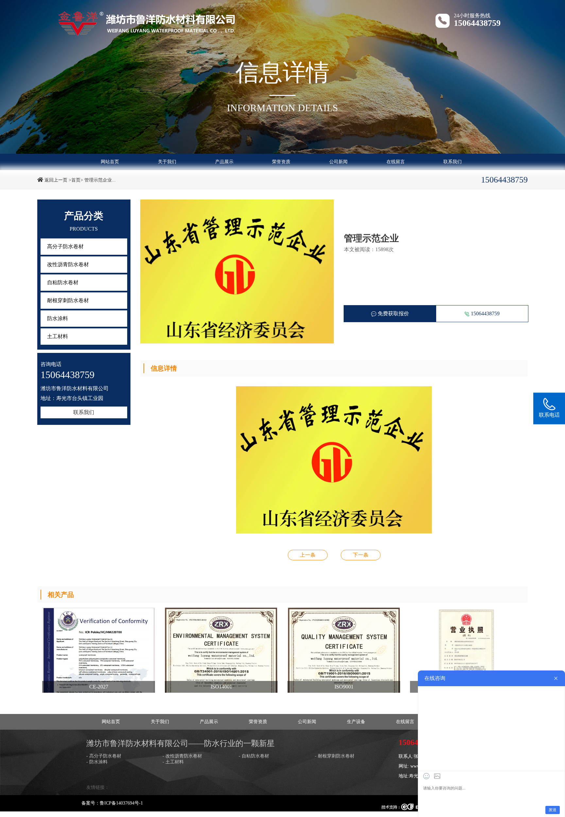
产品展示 (224, 161)
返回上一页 (55, 180)
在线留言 (395, 161)
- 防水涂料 (97, 761)
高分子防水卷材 (65, 246)
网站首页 (110, 161)
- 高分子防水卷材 (103, 756)
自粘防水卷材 (62, 282)
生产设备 (356, 721)
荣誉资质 (281, 161)
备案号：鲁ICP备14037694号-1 (112, 803)
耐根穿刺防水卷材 (68, 300)
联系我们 (452, 161)
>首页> (76, 180)
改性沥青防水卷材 (68, 264)
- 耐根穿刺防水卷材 (334, 756)
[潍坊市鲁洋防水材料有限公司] (147, 22)
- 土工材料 (173, 761)
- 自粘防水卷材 (254, 756)
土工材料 (57, 336)
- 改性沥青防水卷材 (182, 756)
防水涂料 (57, 318)
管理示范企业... (100, 180)
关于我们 (167, 161)
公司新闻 (338, 161)
